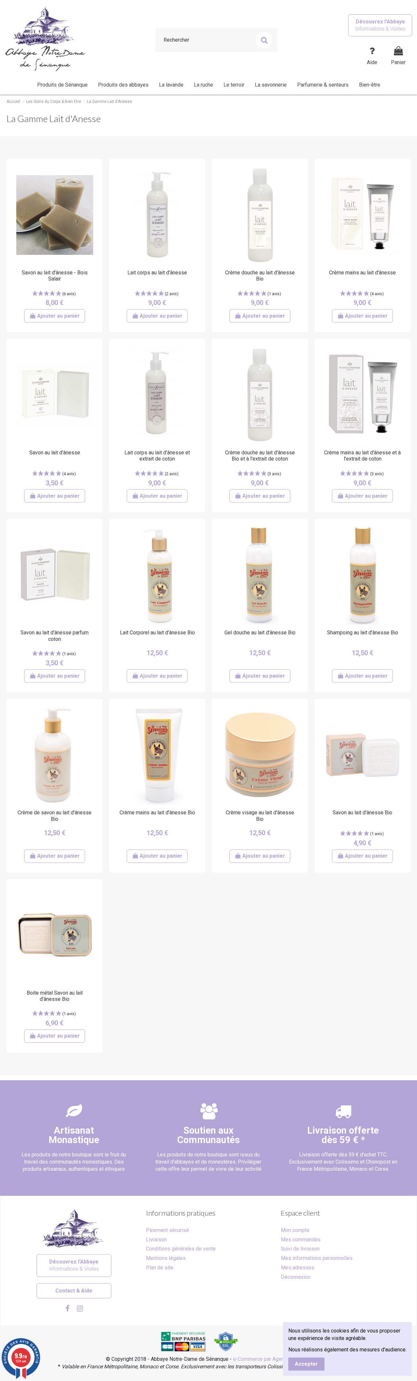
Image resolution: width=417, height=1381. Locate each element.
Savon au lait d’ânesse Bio (362, 812)
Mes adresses (297, 1267)
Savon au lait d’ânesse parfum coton (55, 635)
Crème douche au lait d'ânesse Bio (260, 275)
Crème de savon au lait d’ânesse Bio (55, 815)
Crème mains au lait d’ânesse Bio (157, 812)
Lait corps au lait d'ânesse (157, 272)
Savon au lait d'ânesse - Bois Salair (55, 275)
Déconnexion (295, 1277)
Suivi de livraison (300, 1249)
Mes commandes (301, 1239)
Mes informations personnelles (316, 1258)
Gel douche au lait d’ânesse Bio (259, 632)
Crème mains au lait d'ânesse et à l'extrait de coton (362, 455)
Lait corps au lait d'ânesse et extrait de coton (157, 455)
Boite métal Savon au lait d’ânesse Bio (55, 996)
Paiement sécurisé (167, 1230)
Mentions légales (166, 1258)
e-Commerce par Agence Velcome (272, 1359)
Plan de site (159, 1267)
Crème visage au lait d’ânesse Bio (260, 815)
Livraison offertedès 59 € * (343, 1135)
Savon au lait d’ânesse (54, 452)
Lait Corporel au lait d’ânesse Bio (157, 632)
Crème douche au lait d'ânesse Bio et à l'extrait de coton (260, 455)
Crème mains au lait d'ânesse (362, 272)
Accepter (306, 1364)
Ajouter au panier (58, 316)
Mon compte (295, 1230)
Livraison (156, 1239)
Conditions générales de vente (181, 1249)
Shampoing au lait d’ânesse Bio (362, 632)
